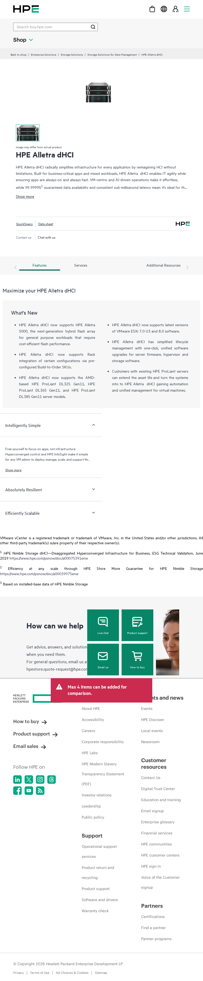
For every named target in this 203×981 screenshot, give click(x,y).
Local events (152, 730)
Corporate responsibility (103, 741)
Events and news (162, 697)
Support (92, 835)
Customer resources (154, 763)
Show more (25, 196)
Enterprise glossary (157, 822)
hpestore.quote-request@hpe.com (57, 669)
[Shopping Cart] (152, 9)
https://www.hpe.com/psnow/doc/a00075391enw (49, 557)
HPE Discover (152, 719)
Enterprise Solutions (43, 54)
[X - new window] (29, 779)
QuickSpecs (24, 223)
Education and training (161, 799)
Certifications (153, 916)
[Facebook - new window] (17, 790)
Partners (152, 905)
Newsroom (150, 741)
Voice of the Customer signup (160, 882)
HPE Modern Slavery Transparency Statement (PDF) (103, 774)
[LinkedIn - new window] (17, 779)
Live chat (103, 633)
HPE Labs (90, 753)
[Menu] (187, 9)
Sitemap (101, 973)
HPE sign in (151, 866)
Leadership (91, 806)
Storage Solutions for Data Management (112, 54)
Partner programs (156, 938)
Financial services (156, 833)
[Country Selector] (164, 9)
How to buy (137, 667)
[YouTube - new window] (29, 790)
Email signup (152, 811)
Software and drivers (100, 899)
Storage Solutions (72, 54)
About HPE (91, 708)
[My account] (175, 9)
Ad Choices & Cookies (72, 973)
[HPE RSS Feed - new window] (40, 790)
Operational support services (99, 851)
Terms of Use (39, 973)
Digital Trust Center (158, 788)
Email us (103, 667)
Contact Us (150, 777)
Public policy (93, 817)
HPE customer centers (160, 855)
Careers (88, 730)
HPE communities (156, 844)
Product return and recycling (98, 872)
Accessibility (93, 719)
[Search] (93, 27)
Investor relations (97, 795)
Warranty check (95, 910)
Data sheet (45, 223)
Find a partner (153, 927)
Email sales (25, 746)
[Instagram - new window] (40, 779)
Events (147, 708)
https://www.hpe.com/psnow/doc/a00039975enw (39, 573)
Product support (137, 633)
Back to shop (18, 54)
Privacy (18, 973)
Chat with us (47, 237)
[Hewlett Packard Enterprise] (26, 9)
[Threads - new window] (51, 779)
